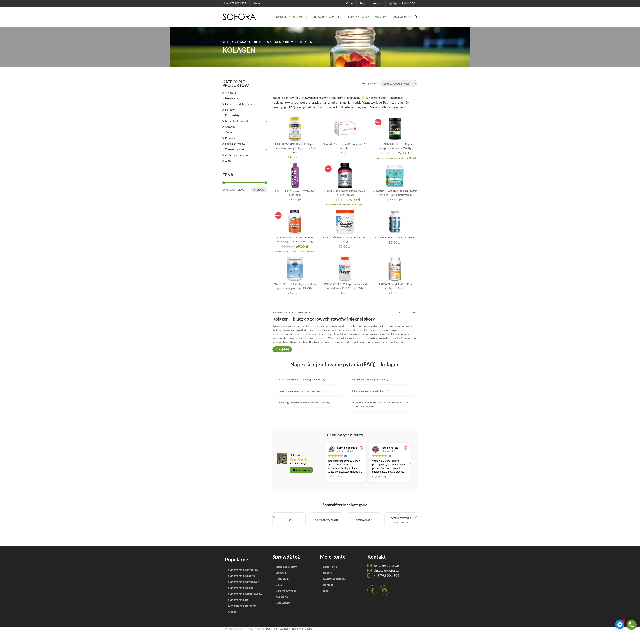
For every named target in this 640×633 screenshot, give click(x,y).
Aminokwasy (364, 520)
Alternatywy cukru (326, 520)
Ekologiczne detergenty (238, 103)
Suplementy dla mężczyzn (243, 581)
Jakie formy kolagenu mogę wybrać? (300, 390)
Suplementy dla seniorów (243, 569)
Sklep (257, 41)
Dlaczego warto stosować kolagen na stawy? (305, 402)
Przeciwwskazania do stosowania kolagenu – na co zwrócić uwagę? (380, 404)
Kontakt (377, 3)
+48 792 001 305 (236, 3)
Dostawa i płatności (334, 578)
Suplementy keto (238, 599)
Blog (362, 3)
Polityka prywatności (278, 628)
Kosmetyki (282, 578)
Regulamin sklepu (302, 628)
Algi (289, 520)
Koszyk (327, 572)
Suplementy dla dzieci (241, 587)
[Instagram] (384, 590)
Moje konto (330, 566)
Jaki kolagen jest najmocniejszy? (371, 379)
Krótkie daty (232, 115)
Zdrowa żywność (234, 149)
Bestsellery (231, 98)
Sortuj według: (370, 83)
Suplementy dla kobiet (241, 575)
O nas (349, 3)
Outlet (257, 3)
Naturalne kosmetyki (237, 120)
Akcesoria (230, 92)
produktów (405, 3)
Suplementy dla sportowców (245, 593)
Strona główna (234, 41)
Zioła (228, 160)
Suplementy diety (280, 41)
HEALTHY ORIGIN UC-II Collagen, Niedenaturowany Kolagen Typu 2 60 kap (295, 148)
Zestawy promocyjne (237, 154)
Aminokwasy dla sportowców (401, 520)
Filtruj (259, 189)
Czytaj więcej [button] (335, 476)
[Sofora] (239, 17)
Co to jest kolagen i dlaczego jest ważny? (303, 379)
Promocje (230, 137)
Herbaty (230, 109)
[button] (410, 462)
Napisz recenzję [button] (301, 469)
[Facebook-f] (372, 590)
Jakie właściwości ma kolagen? (370, 390)
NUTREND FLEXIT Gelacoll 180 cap (394, 237)
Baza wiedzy (283, 602)
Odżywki (230, 126)
